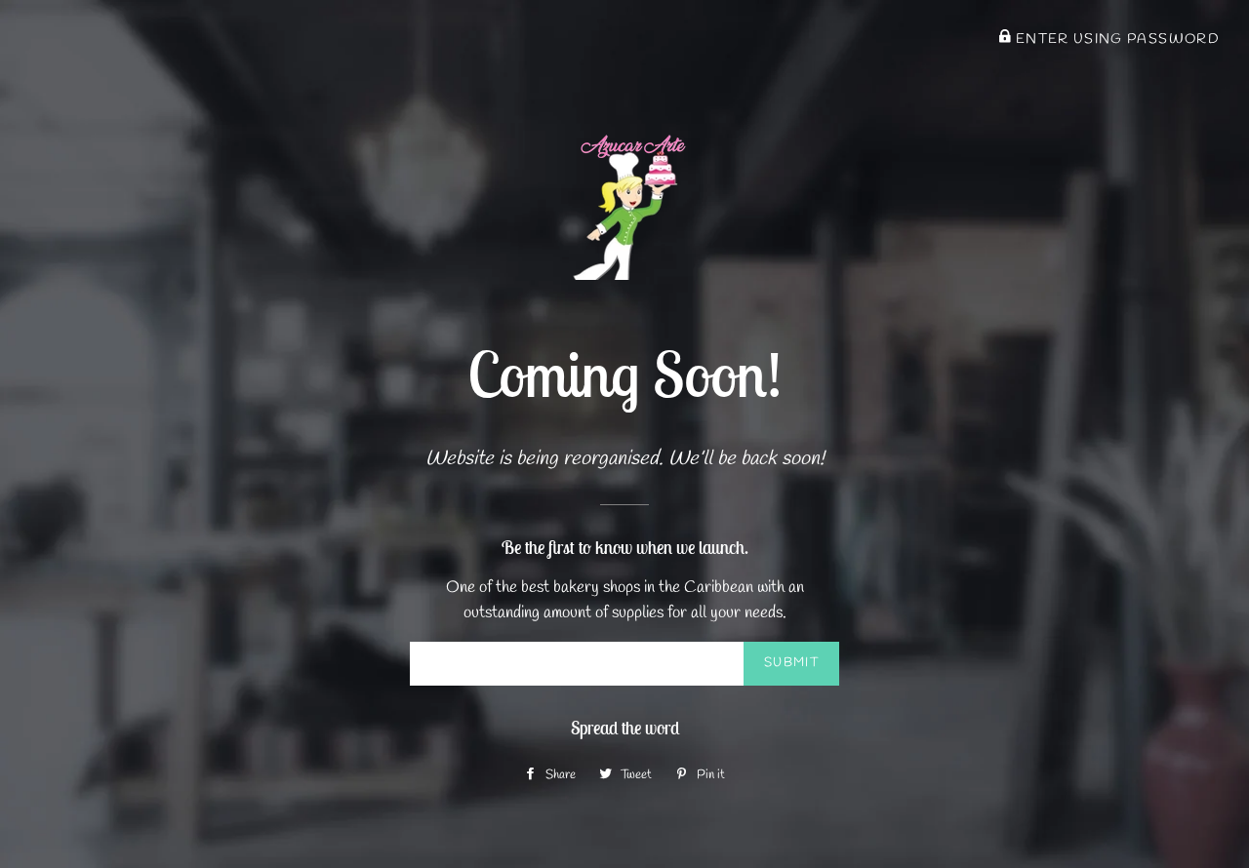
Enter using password (1115, 39)
